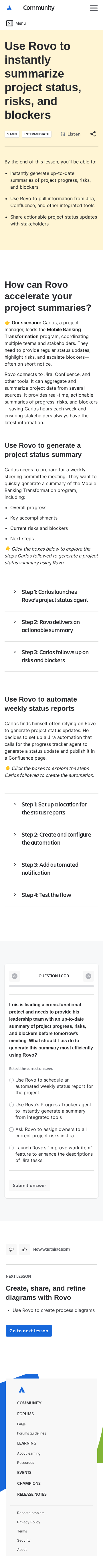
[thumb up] (24, 1226)
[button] (31, 8)
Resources (25, 1439)
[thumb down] (11, 1226)
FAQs (21, 1401)
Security (24, 1517)
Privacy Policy (28, 1499)
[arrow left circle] (14, 962)
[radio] (11, 1057)
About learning (28, 1430)
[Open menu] (93, 8)
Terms (22, 1508)
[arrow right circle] (88, 962)
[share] (93, 120)
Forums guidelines (31, 1410)
